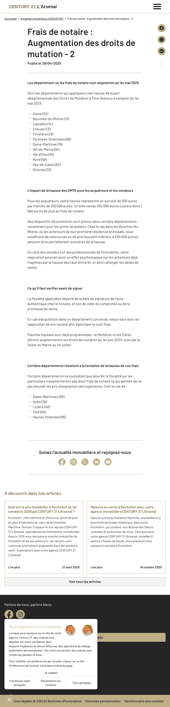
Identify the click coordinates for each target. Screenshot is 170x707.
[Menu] (157, 6)
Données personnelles (103, 701)
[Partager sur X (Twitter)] (162, 40)
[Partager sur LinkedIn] (162, 51)
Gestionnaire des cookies (144, 701)
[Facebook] (62, 461)
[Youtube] (108, 461)
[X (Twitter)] (85, 461)
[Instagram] (73, 461)
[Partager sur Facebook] (162, 28)
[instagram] (20, 614)
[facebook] (8, 614)
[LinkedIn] (96, 461)
